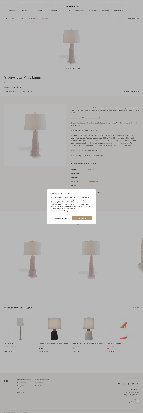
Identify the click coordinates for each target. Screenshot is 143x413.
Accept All (82, 218)
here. (70, 211)
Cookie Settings (61, 218)
